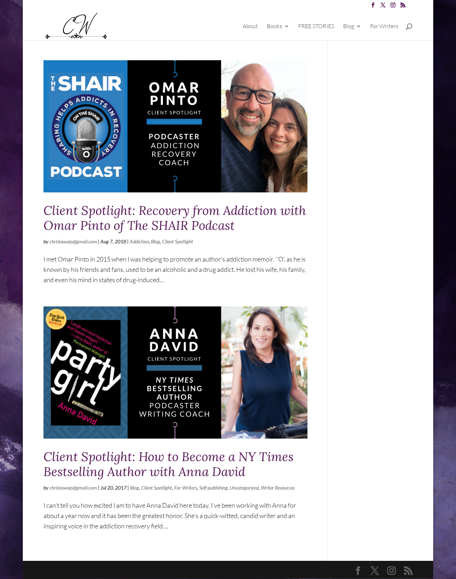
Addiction (139, 241)
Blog (348, 27)
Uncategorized (244, 488)
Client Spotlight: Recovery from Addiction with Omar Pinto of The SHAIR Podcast (174, 217)
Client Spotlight (177, 241)
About (250, 27)
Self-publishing (213, 488)
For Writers (384, 27)
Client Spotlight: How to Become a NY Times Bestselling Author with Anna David (168, 464)
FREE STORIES (316, 27)
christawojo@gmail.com (73, 241)
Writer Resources (278, 488)
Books (274, 27)
